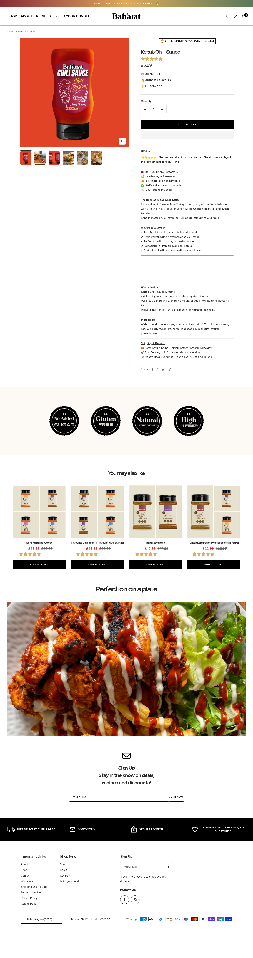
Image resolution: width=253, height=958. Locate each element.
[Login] (235, 16)
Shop (12, 16)
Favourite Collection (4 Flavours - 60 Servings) (97, 543)
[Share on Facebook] (152, 369)
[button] (152, 59)
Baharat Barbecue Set (39, 543)
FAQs (24, 869)
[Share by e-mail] (169, 369)
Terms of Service (31, 892)
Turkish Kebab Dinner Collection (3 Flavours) (213, 543)
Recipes (43, 16)
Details (145, 151)
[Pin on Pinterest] (157, 369)
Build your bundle (72, 16)
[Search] (228, 16)
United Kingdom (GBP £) (39, 919)
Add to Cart (39, 564)
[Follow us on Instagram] (135, 900)
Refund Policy (29, 903)
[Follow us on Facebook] (124, 900)
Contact (25, 875)
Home (10, 31)
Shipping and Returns (34, 886)
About (26, 16)
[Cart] (244, 16)
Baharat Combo (155, 543)
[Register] (167, 867)
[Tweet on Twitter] (163, 369)
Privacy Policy (29, 898)
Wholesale (27, 881)
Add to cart (187, 124)
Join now (176, 796)
